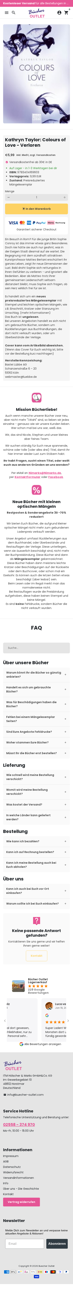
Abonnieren (57, 1243)
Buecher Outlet (47, 1266)
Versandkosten (45, 155)
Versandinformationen (18, 1178)
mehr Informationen (35, 313)
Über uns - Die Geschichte (21, 1189)
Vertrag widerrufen (21, 1202)
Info (5, 1183)
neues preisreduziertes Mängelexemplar (30, 298)
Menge (9, 191)
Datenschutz (12, 1167)
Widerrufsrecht (13, 1172)
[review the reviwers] (41, 1016)
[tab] (36, 675)
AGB (6, 1161)
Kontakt (36, 956)
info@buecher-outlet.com (24, 1095)
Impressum (10, 1156)
